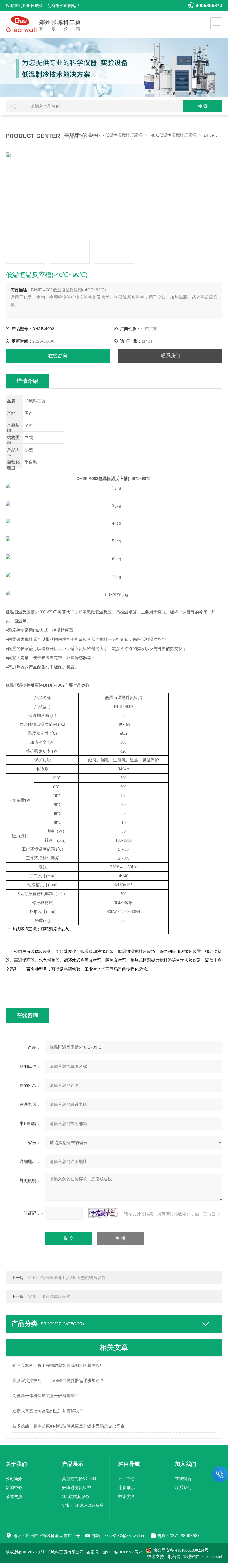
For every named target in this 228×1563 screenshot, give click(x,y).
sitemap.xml (212, 1556)
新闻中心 (14, 1487)
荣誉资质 (14, 1496)
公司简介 (14, 1479)
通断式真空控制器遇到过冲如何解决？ (47, 1411)
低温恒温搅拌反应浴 (123, 135)
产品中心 (92, 135)
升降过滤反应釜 (76, 1487)
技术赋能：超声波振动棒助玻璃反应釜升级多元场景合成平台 (68, 1426)
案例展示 (126, 1487)
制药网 (174, 1556)
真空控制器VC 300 (79, 1479)
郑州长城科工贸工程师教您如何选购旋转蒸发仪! (56, 1365)
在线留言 (183, 1479)
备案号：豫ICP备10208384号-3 (114, 1552)
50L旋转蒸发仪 (76, 1496)
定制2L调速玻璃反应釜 (49, 1296)
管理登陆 (191, 1556)
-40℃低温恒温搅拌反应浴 (173, 135)
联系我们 (170, 355)
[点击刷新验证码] (103, 1213)
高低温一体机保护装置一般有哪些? (44, 1396)
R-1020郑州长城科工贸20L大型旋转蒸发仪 (67, 1278)
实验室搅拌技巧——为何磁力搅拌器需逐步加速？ (58, 1380)
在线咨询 (57, 355)
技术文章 (126, 1496)
